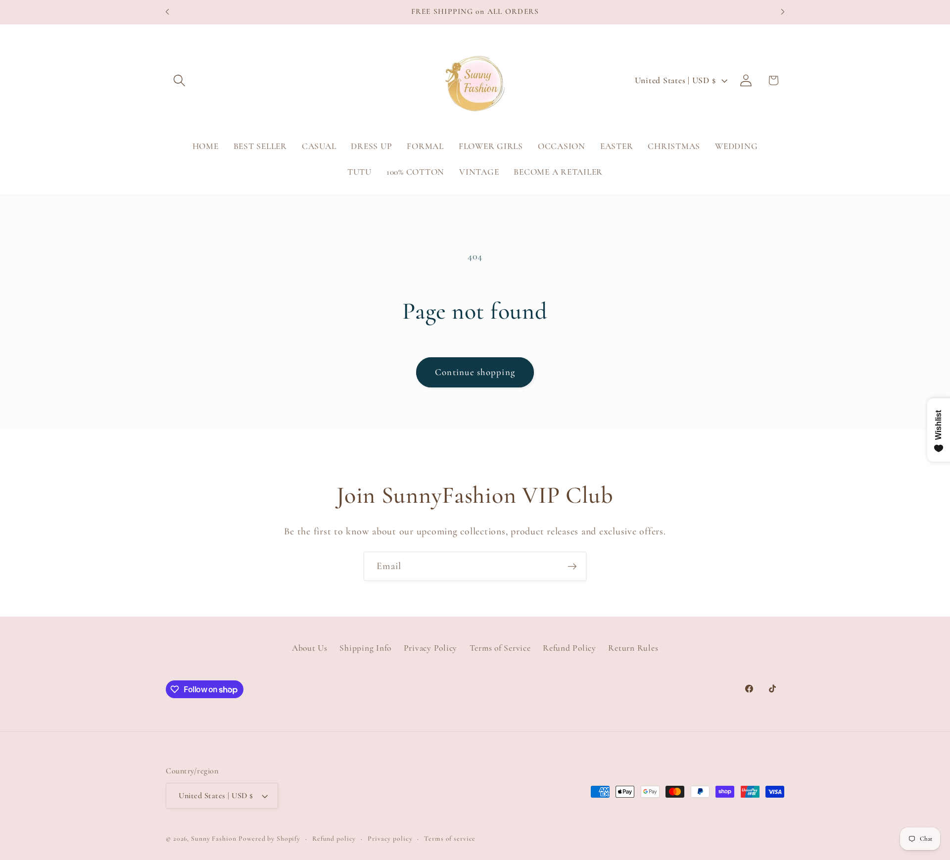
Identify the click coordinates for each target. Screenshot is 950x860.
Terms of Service (500, 648)
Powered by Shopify (269, 838)
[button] (179, 80)
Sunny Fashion (213, 838)
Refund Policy (569, 648)
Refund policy (334, 838)
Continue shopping (475, 372)
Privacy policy (390, 838)
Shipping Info (365, 648)
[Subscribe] (572, 566)
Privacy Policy (431, 648)
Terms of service (449, 838)
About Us (310, 648)
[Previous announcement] (167, 12)
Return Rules (633, 648)
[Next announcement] (783, 12)
